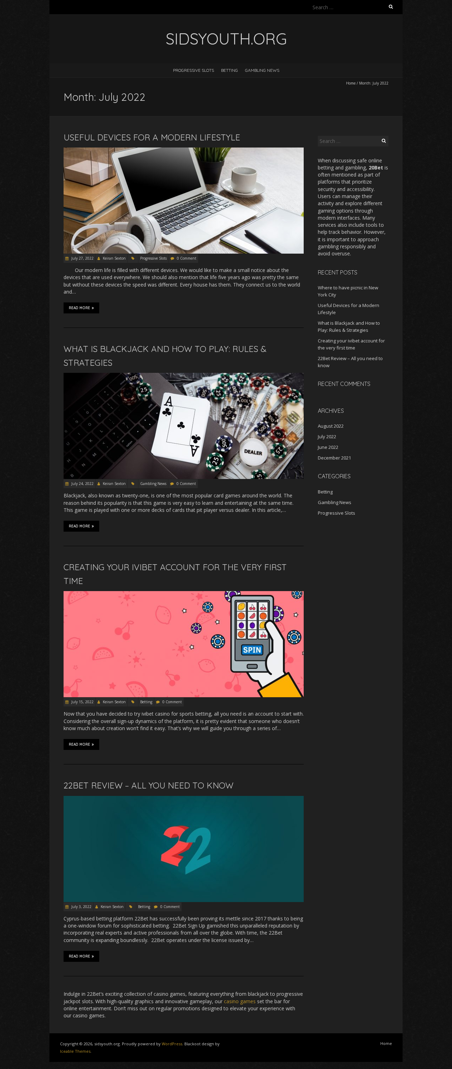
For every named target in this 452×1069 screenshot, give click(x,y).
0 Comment (186, 258)
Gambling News (262, 70)
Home (351, 83)
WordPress (172, 1043)
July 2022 (327, 436)
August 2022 (331, 426)
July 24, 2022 (82, 483)
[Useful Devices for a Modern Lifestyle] (184, 151)
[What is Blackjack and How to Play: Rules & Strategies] (184, 376)
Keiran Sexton (114, 258)
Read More (79, 308)
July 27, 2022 (82, 258)
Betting (229, 70)
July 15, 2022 (82, 701)
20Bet (376, 167)
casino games (240, 1001)
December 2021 (334, 458)
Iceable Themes (75, 1051)
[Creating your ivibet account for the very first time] (184, 594)
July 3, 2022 (80, 906)
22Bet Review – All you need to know (148, 785)
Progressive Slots (193, 70)
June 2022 (328, 447)
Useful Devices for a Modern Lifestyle (152, 137)
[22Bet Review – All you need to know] (184, 799)
